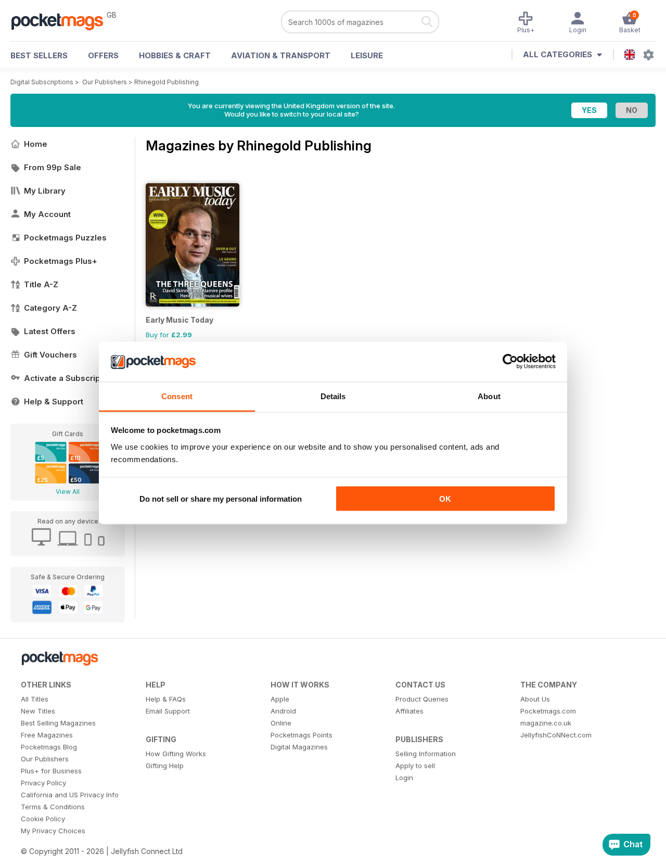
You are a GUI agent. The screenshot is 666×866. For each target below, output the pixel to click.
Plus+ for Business (51, 771)
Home (35, 144)
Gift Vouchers (50, 355)
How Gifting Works (176, 753)
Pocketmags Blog (49, 747)
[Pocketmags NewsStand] (62, 20)
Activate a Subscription (69, 378)
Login (404, 777)
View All (68, 491)
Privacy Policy (43, 783)
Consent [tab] (177, 395)
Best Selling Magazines (58, 723)
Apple (280, 699)
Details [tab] (333, 395)
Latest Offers (49, 331)
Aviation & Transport (280, 55)
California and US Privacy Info (70, 795)
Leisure (367, 55)
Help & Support (53, 401)
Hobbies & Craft (175, 55)
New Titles (38, 711)
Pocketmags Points (301, 735)
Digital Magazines (299, 747)
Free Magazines (47, 735)
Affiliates (409, 711)
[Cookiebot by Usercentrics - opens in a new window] (510, 362)
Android (283, 711)
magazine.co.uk (545, 723)
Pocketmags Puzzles (65, 238)
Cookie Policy (43, 818)
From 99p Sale (52, 167)
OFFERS (103, 55)
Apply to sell (415, 765)
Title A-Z (41, 284)
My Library (45, 191)
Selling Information (425, 753)
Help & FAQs (166, 699)
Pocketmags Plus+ (60, 261)
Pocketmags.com (548, 711)
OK (445, 498)
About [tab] (489, 395)
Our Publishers (104, 82)
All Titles (34, 699)
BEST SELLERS (39, 55)
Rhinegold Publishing (166, 82)
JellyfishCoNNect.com (556, 735)
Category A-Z (50, 308)
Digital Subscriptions (41, 82)
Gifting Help (165, 765)
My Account (47, 214)
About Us (535, 699)
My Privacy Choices (53, 830)
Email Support (168, 711)
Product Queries (422, 699)
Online (281, 723)
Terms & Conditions (53, 807)
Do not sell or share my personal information (220, 498)
